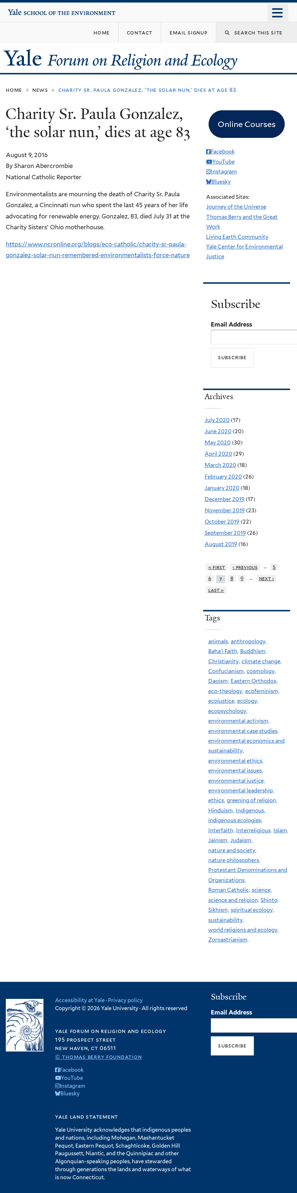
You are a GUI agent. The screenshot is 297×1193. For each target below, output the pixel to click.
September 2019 (225, 533)
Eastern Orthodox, (254, 681)
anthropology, (249, 641)
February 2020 (223, 476)
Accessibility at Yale (80, 1000)
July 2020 (217, 420)
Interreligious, (254, 830)
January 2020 (222, 488)
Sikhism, (218, 910)
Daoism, (218, 681)
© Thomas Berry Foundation (98, 1056)
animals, (218, 641)
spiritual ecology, (252, 910)
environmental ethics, (235, 761)
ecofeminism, (262, 691)
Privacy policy (125, 1000)
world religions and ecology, (243, 930)
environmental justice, (236, 781)
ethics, (216, 800)
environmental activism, (238, 721)
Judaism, (241, 840)
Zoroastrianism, (228, 939)
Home (14, 89)
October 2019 (222, 521)
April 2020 (218, 454)
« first (216, 567)
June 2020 (218, 431)
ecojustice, (221, 701)
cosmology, (261, 671)
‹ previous (245, 567)
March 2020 (220, 465)
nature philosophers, (234, 860)
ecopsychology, (227, 711)
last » (216, 590)
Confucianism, (226, 671)
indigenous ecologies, (235, 820)
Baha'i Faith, (223, 651)
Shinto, (270, 900)
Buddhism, (253, 651)
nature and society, (232, 850)
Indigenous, (250, 810)
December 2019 (224, 499)
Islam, (280, 830)
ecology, (247, 701)
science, (262, 890)
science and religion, (233, 900)
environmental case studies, (243, 731)
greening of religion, (252, 800)
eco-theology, (225, 691)
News (40, 89)
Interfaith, (221, 830)
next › (266, 578)
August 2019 (221, 544)
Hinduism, (221, 810)
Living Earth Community (237, 237)
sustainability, (226, 920)
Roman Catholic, (229, 890)
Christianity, (224, 661)
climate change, (261, 661)
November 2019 (225, 510)
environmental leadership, (241, 790)
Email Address (231, 324)
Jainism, (218, 840)
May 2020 (218, 442)
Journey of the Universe (236, 207)
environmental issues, (235, 770)
